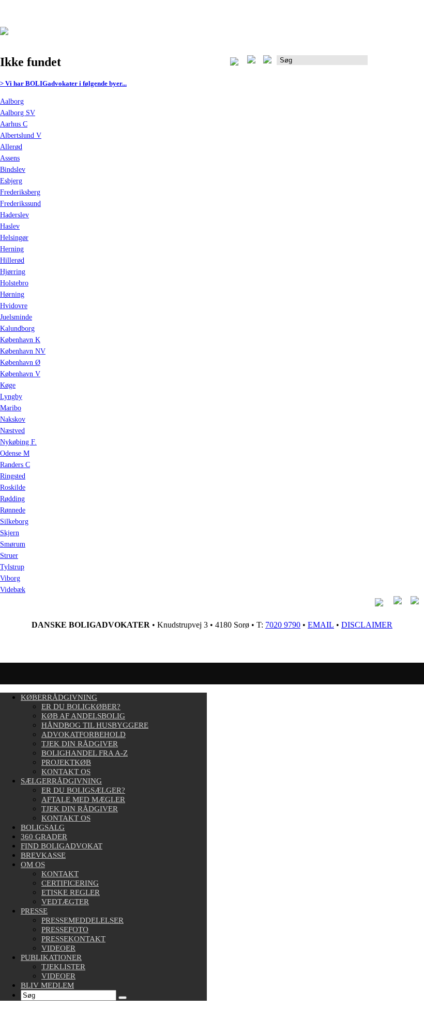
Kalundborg (17, 328)
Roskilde (12, 487)
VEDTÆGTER (65, 902)
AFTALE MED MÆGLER (83, 799)
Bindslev (12, 169)
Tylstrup (12, 567)
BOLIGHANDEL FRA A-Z (84, 753)
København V (20, 374)
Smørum (12, 544)
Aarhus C (13, 124)
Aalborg (12, 101)
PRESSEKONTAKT (73, 939)
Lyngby (11, 397)
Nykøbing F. (18, 442)
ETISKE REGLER (70, 892)
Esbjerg (11, 181)
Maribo (10, 408)
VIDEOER (58, 948)
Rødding (12, 499)
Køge (8, 385)
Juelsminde (16, 317)
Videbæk (12, 590)
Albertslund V (20, 135)
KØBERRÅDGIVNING (59, 697)
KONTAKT (60, 874)
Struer (9, 555)
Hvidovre (13, 306)
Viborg (10, 578)
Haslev (10, 226)
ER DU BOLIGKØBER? (80, 706)
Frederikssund (20, 203)
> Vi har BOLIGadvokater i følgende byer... (63, 83)
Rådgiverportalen (396, 63)
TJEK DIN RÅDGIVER (79, 744)
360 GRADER (44, 836)
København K (20, 340)
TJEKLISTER (63, 967)
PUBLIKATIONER (51, 957)
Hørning (12, 294)
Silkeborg (14, 521)
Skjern (9, 533)
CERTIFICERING (70, 883)
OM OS (33, 864)
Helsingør (14, 238)
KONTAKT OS (65, 771)
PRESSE (34, 911)
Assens (10, 158)
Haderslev (14, 215)
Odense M (14, 453)
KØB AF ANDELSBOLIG (83, 716)
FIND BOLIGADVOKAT (61, 846)
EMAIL (321, 624)
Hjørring (12, 272)
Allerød (11, 147)
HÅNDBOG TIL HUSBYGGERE (94, 725)
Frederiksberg (20, 192)
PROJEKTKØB (66, 762)
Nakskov (12, 419)
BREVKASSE (43, 855)
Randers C (15, 465)
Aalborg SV (17, 113)
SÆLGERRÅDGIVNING (61, 781)
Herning (12, 249)
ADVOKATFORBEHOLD (83, 734)
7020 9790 (282, 624)
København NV (23, 351)
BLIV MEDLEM (47, 985)
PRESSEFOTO (64, 929)
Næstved (12, 431)
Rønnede (12, 510)
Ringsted (12, 476)
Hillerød (12, 260)
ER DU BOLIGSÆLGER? (83, 790)
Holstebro (14, 283)
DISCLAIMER (366, 624)
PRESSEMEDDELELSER (82, 920)
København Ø (20, 362)
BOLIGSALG (43, 827)
